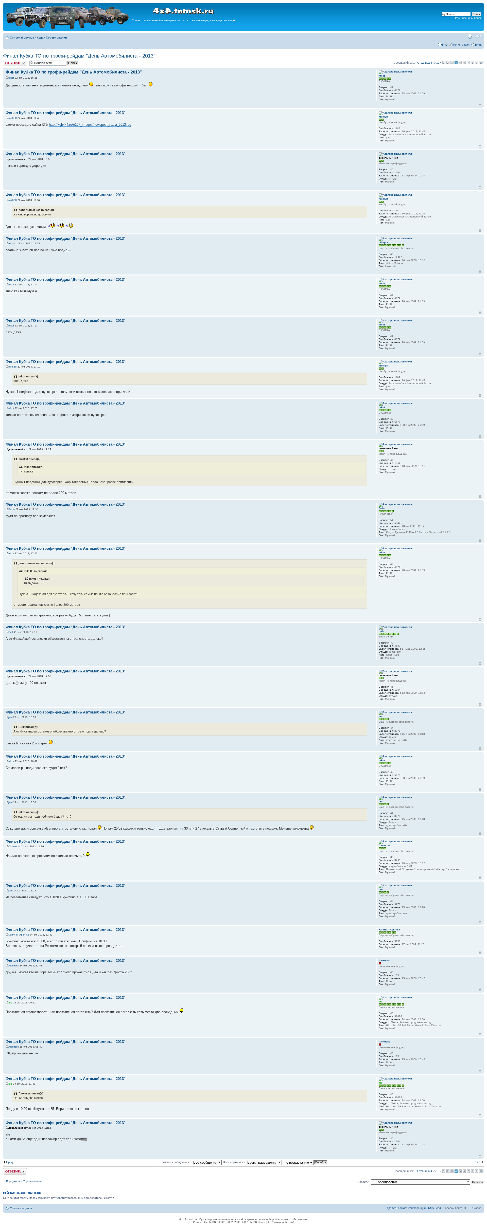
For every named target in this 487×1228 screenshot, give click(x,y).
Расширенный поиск (468, 18)
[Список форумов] (68, 28)
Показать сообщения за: (176, 1162)
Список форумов (22, 37)
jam (10, 717)
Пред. (9, 1162)
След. (477, 1162)
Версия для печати (470, 36)
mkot (11, 77)
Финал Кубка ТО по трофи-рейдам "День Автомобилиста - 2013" (79, 56)
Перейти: (363, 1181)
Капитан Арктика (18, 934)
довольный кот (18, 159)
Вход (478, 44)
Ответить (9, 61)
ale (10, 1002)
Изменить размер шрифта (477, 36)
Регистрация (461, 44)
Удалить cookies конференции (406, 1207)
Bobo (11, 509)
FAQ (445, 44)
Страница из (428, 62)
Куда (40, 37)
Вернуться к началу (480, 105)
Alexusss (13, 965)
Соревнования (56, 37)
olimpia (12, 243)
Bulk (10, 632)
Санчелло (14, 846)
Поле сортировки (234, 1162)
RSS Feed (434, 1207)
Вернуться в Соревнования (24, 1181)
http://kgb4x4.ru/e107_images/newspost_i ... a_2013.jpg (90, 124)
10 (481, 62)
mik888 (12, 118)
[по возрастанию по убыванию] (305, 1162)
